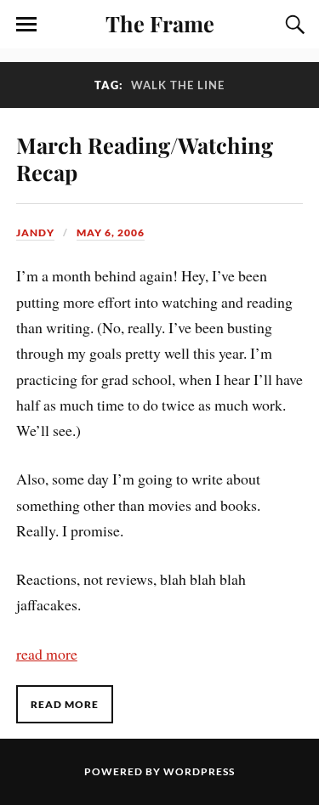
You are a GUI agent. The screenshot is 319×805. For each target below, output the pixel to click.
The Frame (159, 23)
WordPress (199, 771)
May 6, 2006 (111, 232)
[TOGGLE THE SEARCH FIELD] (292, 25)
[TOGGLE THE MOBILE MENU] (26, 25)
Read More (65, 704)
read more (46, 653)
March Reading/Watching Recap (144, 158)
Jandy (35, 232)
